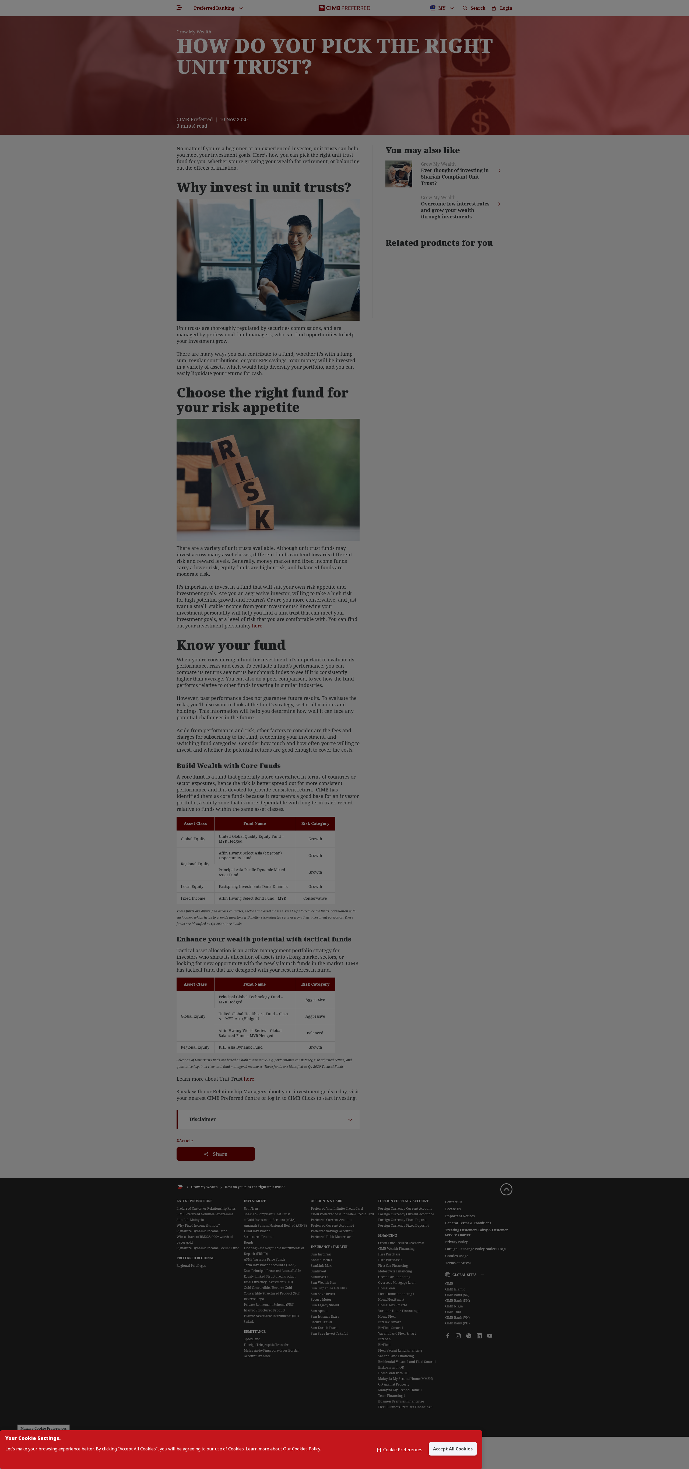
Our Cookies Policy (301, 1449)
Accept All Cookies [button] (453, 1449)
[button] (400, 1449)
